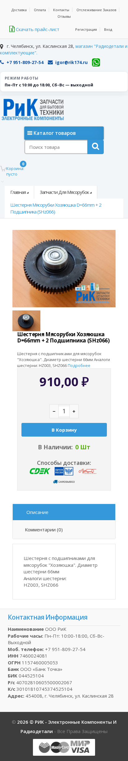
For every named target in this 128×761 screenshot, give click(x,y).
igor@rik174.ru (71, 62)
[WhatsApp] (96, 62)
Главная (18, 192)
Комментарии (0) (44, 529)
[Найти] (95, 147)
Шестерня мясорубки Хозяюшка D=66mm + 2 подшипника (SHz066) (55, 208)
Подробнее (79, 365)
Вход (108, 29)
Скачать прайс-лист (37, 29)
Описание (37, 512)
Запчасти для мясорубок (64, 192)
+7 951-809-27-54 (25, 62)
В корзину (64, 430)
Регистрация (86, 29)
